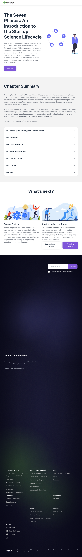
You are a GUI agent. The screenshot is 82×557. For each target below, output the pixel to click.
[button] (78, 2)
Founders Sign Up (70, 245)
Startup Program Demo (51, 245)
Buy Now (10, 68)
